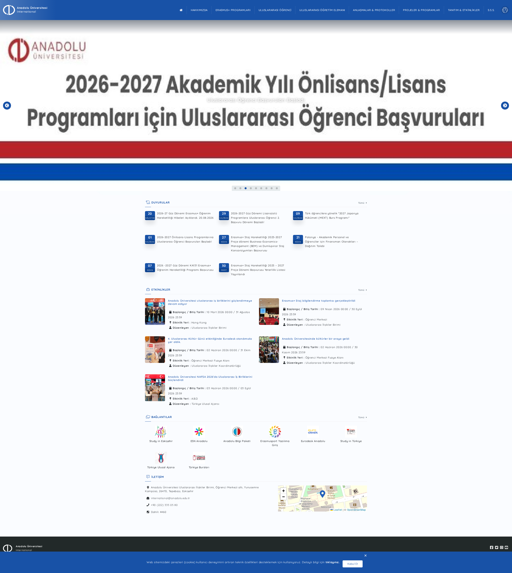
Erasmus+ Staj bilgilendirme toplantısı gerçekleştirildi (318, 300)
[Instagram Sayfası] (501, 548)
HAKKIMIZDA (199, 10)
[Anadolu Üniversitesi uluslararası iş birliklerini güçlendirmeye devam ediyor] (155, 312)
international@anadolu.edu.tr (170, 498)
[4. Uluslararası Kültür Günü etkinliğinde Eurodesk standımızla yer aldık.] (155, 350)
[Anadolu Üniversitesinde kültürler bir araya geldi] (269, 349)
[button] (323, 494)
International (26, 11)
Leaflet (337, 509)
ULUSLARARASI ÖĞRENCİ (275, 10)
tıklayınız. (333, 562)
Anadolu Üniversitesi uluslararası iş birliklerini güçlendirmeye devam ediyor (210, 302)
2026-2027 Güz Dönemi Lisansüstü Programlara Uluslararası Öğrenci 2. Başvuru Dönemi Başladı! (255, 218)
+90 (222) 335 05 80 (164, 505)
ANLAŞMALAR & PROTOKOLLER (374, 10)
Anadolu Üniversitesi (32, 8)
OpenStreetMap (356, 509)
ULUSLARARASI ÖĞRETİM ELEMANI (322, 10)
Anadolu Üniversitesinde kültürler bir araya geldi (315, 338)
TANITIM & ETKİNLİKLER (464, 10)
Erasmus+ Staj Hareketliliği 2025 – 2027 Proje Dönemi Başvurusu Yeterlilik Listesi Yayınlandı (258, 270)
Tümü (361, 202)
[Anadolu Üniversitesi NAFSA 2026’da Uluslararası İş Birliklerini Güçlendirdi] (155, 388)
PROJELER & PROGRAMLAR (421, 10)
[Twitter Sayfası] (496, 548)
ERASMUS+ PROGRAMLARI (233, 10)
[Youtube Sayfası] (506, 548)
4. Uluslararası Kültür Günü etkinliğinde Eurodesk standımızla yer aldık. (210, 340)
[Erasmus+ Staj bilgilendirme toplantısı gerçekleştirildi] (269, 311)
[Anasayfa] (181, 10)
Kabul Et (352, 564)
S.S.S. (491, 10)
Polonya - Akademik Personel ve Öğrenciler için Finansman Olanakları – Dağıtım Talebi (331, 242)
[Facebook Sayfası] (491, 548)
